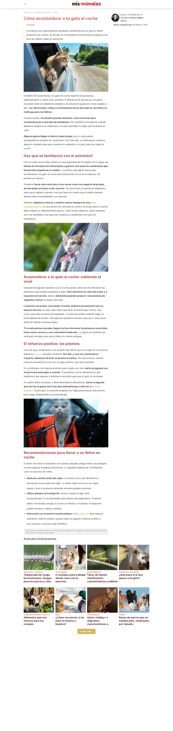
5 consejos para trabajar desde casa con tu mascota (70, 578)
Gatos (55, 12)
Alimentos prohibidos (129, 572)
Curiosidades (61, 572)
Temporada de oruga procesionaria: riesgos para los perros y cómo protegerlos (38, 578)
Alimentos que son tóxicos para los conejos (35, 621)
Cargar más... (86, 631)
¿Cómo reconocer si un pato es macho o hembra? (69, 621)
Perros (122, 615)
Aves (57, 615)
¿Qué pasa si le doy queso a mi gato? (131, 576)
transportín (83, 513)
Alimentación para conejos (36, 615)
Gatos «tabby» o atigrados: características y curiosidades (97, 621)
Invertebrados (94, 572)
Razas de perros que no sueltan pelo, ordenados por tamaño (134, 621)
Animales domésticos (42, 12)
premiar (38, 354)
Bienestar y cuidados (33, 572)
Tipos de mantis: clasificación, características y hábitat (102, 578)
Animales (27, 12)
